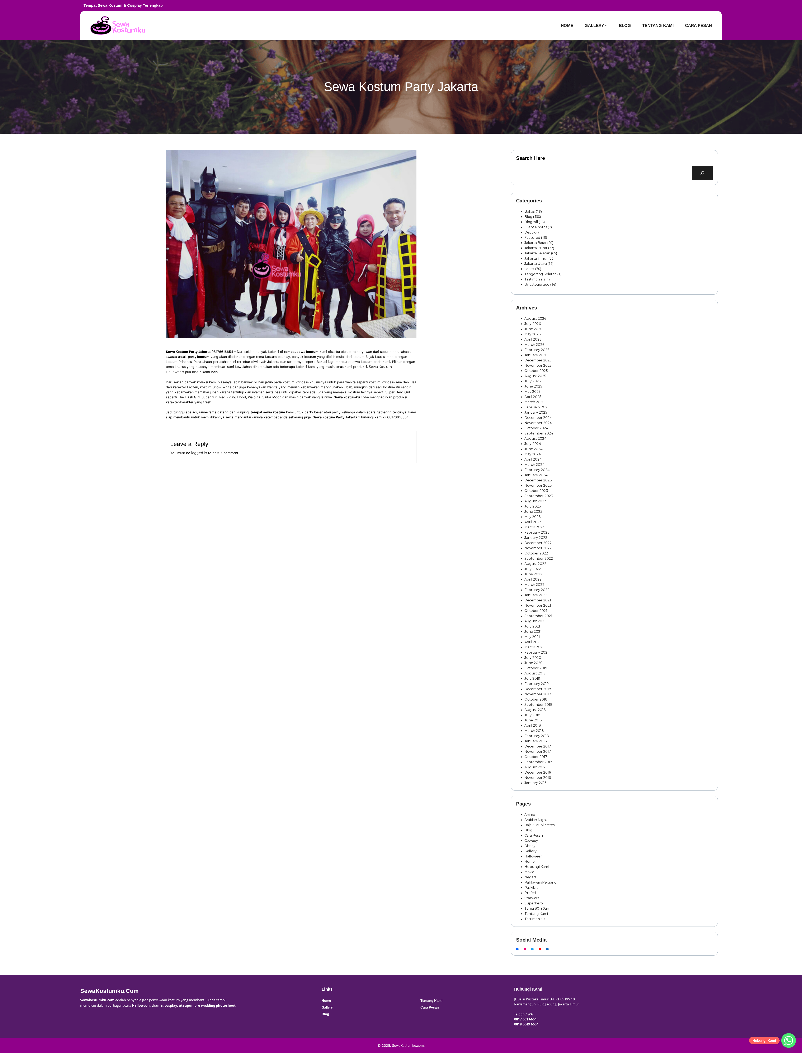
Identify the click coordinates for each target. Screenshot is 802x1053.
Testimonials (534, 279)
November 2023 (538, 485)
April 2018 (532, 725)
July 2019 (532, 679)
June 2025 (533, 386)
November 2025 (538, 365)
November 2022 (538, 548)
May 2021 (532, 637)
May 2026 (532, 334)
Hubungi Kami (536, 867)
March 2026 (534, 345)
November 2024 (538, 423)
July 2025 (532, 381)
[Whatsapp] (788, 1040)
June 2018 (533, 720)
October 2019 (535, 668)
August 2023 (535, 501)
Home (529, 862)
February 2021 (536, 652)
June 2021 (533, 632)
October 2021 (535, 611)
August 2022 (535, 564)
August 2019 (535, 673)
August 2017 (535, 767)
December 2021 (537, 600)
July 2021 (532, 626)
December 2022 (538, 543)
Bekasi (529, 211)
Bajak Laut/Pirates (539, 825)
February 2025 (536, 407)
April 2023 (533, 522)
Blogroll (531, 222)
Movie (529, 872)
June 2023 (533, 512)
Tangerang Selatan (540, 274)
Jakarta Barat (535, 243)
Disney (530, 846)
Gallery (530, 851)
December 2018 (537, 689)
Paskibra (531, 888)
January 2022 (535, 595)
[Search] (702, 173)
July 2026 (532, 324)
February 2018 (536, 736)
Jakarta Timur (536, 258)
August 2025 (535, 376)
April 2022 (533, 579)
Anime (529, 815)
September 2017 (538, 762)
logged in (199, 453)
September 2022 (538, 559)
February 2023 (536, 532)
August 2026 (535, 319)
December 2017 (537, 746)
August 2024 (535, 439)
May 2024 (532, 454)
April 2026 (532, 339)
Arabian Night (535, 820)
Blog (528, 217)
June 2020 (533, 663)
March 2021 (534, 647)
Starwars (531, 898)
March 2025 (534, 402)
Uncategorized (536, 285)
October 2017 (535, 757)
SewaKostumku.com (109, 991)
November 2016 (537, 778)
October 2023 (536, 491)
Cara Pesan (533, 835)
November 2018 (537, 694)
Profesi (530, 893)
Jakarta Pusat (535, 248)
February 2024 (536, 470)
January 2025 (535, 412)
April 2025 (532, 397)
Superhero (533, 903)
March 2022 (534, 585)
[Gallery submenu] (606, 25)
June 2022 (533, 574)
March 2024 (534, 465)
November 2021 (537, 605)
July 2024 (532, 444)
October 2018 (535, 699)
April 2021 (532, 642)
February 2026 (536, 350)
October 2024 (536, 428)
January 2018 (535, 741)
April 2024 (533, 459)
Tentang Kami (536, 914)
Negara (530, 877)
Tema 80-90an (536, 908)
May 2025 (532, 392)
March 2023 (534, 527)
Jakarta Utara (535, 264)
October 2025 (536, 371)
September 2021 (538, 616)
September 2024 (538, 433)
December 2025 (538, 360)
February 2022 (536, 590)
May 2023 (532, 517)
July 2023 (532, 506)
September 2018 (538, 705)
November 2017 (537, 752)
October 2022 (536, 553)
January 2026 (535, 355)
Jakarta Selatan (537, 253)
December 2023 (538, 480)
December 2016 (537, 772)
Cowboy (531, 841)
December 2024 (538, 418)
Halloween (533, 856)
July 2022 (532, 569)
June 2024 (533, 449)
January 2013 (535, 783)
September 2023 (538, 496)
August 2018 (535, 710)
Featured (532, 238)
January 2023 (535, 538)
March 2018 (534, 731)
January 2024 (535, 475)
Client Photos (535, 227)
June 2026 (533, 329)
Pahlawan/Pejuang (540, 882)
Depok (530, 232)
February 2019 (536, 684)
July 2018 (532, 715)
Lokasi (529, 269)
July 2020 (532, 658)
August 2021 (535, 621)
